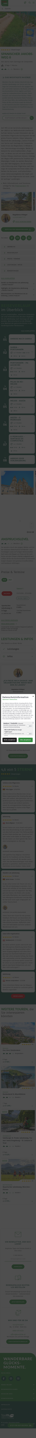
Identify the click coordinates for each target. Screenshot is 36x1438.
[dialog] (18, 719)
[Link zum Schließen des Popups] (33, 696)
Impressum (5, 699)
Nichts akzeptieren (9, 740)
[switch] (29, 725)
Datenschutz (13, 699)
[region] (18, 729)
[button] (28, 726)
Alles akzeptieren (25, 740)
